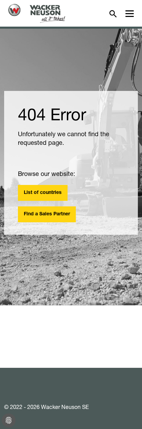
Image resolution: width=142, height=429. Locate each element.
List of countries (43, 192)
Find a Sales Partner (47, 214)
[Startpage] (36, 13)
